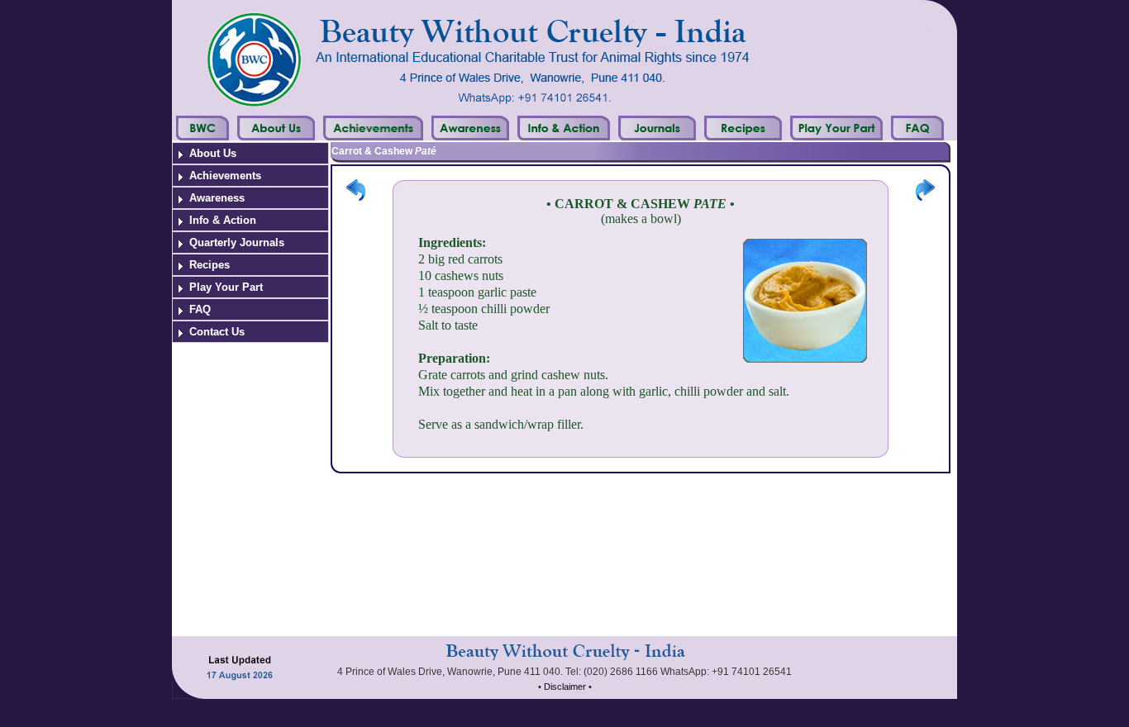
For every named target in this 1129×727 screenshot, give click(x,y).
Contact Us (217, 331)
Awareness (217, 198)
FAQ (200, 309)
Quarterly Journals (236, 242)
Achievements (225, 175)
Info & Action (222, 220)
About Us (212, 153)
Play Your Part (226, 287)
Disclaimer (565, 686)
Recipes (209, 265)
